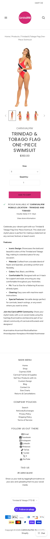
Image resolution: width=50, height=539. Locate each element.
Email (26, 434)
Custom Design (25, 381)
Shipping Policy (25, 417)
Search (25, 407)
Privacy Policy (25, 414)
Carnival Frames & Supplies (25, 375)
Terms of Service (25, 420)
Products (16, 36)
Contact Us (25, 387)
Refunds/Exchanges (25, 411)
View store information (26, 218)
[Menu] (6, 17)
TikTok (26, 450)
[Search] (43, 17)
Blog (25, 384)
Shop (25, 369)
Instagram (26, 440)
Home (7, 36)
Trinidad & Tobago (23, 500)
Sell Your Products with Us (25, 378)
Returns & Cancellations (25, 393)
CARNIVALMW (24, 128)
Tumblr (26, 453)
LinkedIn (26, 443)
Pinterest (26, 447)
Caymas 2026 (25, 372)
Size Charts (25, 390)
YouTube (26, 459)
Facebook (26, 437)
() (39, 3)
